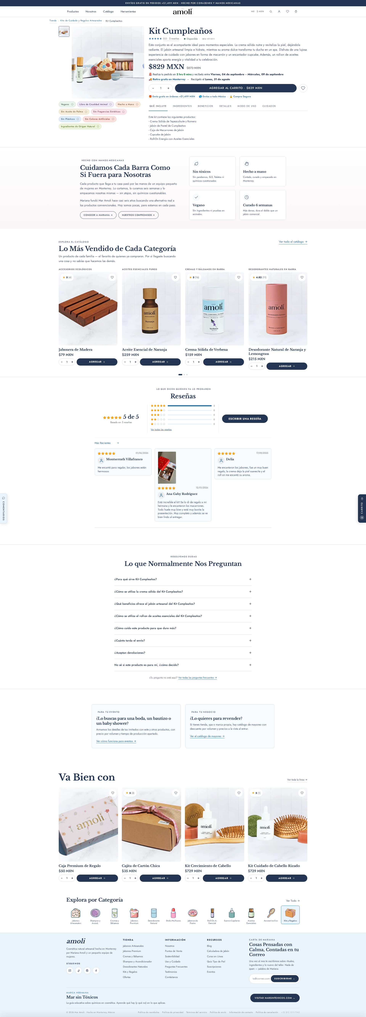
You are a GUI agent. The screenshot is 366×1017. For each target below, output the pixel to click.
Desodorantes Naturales (135, 966)
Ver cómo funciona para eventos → (116, 741)
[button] (158, 405)
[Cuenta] (279, 11)
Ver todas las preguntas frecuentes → (197, 677)
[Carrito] (296, 11)
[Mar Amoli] (183, 11)
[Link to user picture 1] (167, 467)
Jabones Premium (132, 951)
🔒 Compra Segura (240, 96)
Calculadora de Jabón (218, 951)
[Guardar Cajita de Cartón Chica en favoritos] (176, 793)
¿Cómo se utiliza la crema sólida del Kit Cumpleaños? (148, 592)
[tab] (64, 31)
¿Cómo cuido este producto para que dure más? (145, 628)
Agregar (95, 361)
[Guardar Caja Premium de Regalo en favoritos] (112, 793)
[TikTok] (78, 970)
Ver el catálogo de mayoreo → (207, 736)
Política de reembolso (148, 1012)
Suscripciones (214, 966)
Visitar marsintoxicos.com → (275, 998)
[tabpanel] (228, 126)
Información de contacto (241, 1012)
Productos (73, 11)
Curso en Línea (215, 956)
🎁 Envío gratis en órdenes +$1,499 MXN (172, 96)
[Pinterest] (87, 970)
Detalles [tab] (225, 106)
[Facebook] (96, 970)
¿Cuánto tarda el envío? (129, 640)
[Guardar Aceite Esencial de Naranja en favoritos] (175, 277)
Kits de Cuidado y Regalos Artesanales (81, 20)
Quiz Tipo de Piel (216, 961)
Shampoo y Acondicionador (137, 961)
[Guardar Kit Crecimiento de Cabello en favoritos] (239, 793)
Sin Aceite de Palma (72, 111)
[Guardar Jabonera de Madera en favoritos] (112, 277)
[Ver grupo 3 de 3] (187, 374)
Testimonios (171, 972)
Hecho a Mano (126, 104)
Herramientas (128, 11)
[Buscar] (270, 11)
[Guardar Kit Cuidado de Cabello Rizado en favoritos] (302, 793)
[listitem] (75, 916)
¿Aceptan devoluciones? (129, 653)
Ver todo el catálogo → (293, 242)
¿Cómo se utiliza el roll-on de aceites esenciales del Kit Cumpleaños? (158, 616)
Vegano (65, 104)
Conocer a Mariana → (98, 215)
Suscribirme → (284, 978)
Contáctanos (171, 977)
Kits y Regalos (130, 972)
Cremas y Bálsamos (133, 956)
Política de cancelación (267, 1012)
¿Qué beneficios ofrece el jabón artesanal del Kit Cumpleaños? (154, 604)
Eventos (211, 972)
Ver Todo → (293, 901)
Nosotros (91, 11)
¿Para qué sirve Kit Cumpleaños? (135, 579)
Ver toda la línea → (297, 779)
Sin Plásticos (68, 119)
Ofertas (126, 977)
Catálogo (108, 11)
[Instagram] (69, 970)
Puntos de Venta (173, 951)
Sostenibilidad (172, 956)
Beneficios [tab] (205, 106)
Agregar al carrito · (235, 88)
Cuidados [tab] (269, 106)
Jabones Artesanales (133, 946)
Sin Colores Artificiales (97, 119)
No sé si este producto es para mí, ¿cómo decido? (146, 665)
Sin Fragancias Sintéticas (106, 111)
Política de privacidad (172, 1012)
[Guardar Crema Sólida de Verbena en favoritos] (238, 277)
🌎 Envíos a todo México (212, 96)
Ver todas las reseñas (161, 429)
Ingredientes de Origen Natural (78, 126)
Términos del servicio (196, 1012)
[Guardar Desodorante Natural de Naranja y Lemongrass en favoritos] (302, 277)
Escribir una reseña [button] (245, 419)
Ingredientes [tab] (182, 106)
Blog (209, 946)
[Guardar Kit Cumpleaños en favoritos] (303, 88)
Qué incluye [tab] (158, 106)
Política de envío (218, 1012)
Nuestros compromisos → (138, 215)
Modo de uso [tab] (247, 106)
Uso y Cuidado (172, 961)
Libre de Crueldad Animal (93, 104)
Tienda (53, 20)
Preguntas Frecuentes (176, 966)
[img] (106, 453)
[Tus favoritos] (287, 11)
